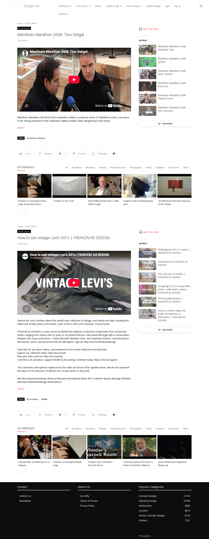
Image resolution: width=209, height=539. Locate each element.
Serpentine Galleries (36, 138)
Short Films (173, 167)
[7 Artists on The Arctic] (69, 186)
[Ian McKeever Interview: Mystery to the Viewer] (174, 186)
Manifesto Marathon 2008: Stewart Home (172, 97)
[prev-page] (19, 211)
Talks (185, 167)
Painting (102, 167)
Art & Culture (31, 23)
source (20, 127)
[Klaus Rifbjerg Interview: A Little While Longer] (104, 186)
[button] (201, 6)
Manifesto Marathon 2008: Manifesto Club (172, 48)
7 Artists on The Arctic (63, 200)
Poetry (149, 167)
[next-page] (25, 211)
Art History (77, 167)
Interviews (90, 167)
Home (20, 23)
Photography (136, 167)
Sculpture (159, 167)
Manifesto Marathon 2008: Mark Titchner (172, 72)
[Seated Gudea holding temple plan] (139, 186)
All (66, 167)
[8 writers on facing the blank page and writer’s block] (34, 186)
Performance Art (118, 167)
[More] (114, 153)
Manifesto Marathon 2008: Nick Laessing (172, 109)
